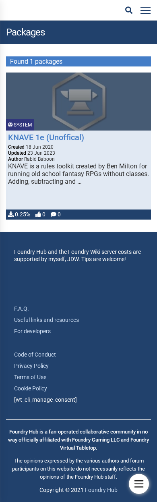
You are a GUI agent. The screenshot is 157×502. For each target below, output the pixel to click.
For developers (32, 331)
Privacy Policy (31, 366)
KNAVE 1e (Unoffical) (46, 137)
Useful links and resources (46, 320)
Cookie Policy (30, 388)
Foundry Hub (101, 490)
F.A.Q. (21, 308)
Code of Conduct (35, 354)
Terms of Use (30, 377)
